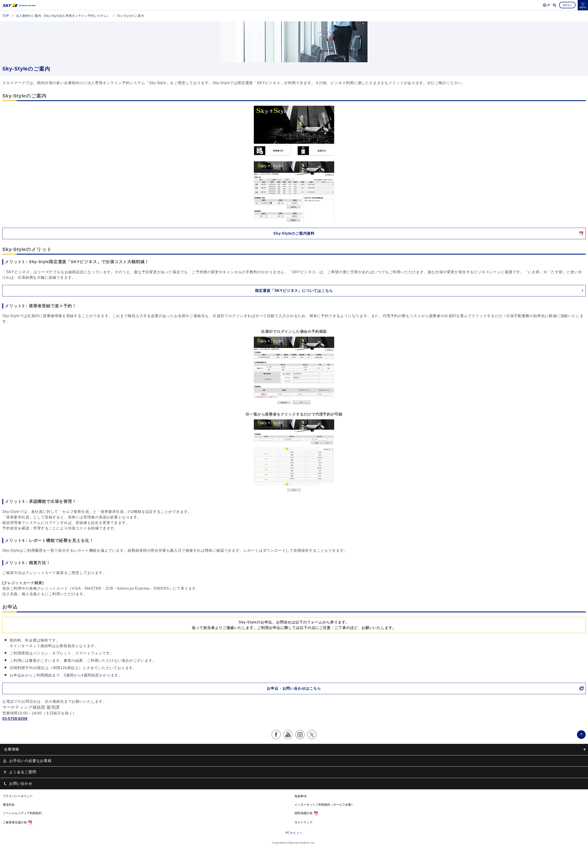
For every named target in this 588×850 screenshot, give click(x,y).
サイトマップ (303, 822)
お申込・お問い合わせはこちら (294, 688)
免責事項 (300, 796)
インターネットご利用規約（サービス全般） (324, 804)
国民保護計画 (303, 813)
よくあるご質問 (22, 772)
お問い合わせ (20, 783)
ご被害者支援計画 (15, 822)
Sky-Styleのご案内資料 (294, 233)
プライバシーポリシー (18, 796)
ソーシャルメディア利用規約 (22, 813)
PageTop (581, 734)
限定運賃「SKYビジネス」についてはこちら (294, 291)
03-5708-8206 (15, 719)
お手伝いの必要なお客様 (30, 761)
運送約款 (9, 804)
